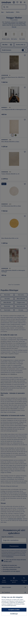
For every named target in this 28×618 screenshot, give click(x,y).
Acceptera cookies (14, 609)
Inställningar (14, 613)
